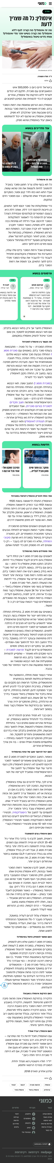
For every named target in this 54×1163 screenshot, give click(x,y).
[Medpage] (46, 1152)
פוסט (46, 280)
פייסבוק (28, 1114)
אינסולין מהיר (19, 1090)
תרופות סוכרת (35, 1085)
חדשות (16, 1120)
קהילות (16, 1117)
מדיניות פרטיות (46, 1124)
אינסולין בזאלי (34, 1090)
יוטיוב (29, 1128)
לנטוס (23, 1085)
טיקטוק (28, 1123)
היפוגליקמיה (19, 812)
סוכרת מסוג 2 (41, 383)
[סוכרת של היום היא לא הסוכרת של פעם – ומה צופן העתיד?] (36, 133)
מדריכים (16, 1124)
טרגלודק (47, 1090)
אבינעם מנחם (37, 285)
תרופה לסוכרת (15, 650)
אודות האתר (47, 1117)
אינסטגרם (27, 1118)
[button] (4, 985)
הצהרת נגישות (47, 1127)
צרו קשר (49, 1130)
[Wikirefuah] (33, 1152)
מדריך (47, 11)
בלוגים (16, 1127)
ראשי (17, 1114)
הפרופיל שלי (26, 1132)
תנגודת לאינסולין (35, 421)
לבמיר (13, 1085)
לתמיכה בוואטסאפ (41, 1144)
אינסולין (47, 1085)
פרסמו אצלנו (47, 1114)
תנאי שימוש (48, 1120)
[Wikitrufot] (21, 1152)
